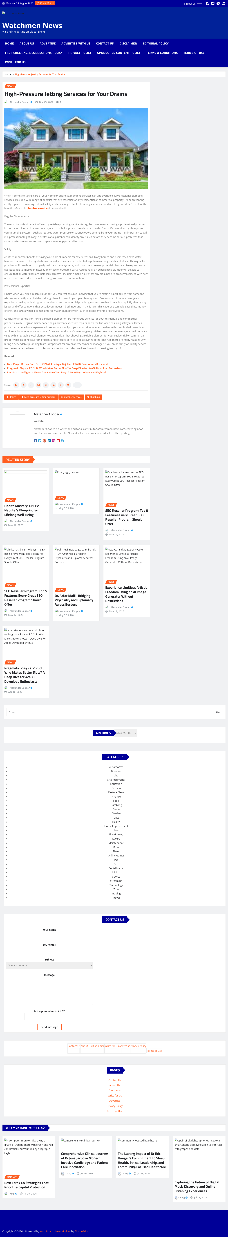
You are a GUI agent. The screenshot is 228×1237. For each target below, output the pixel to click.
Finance (116, 796)
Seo (116, 864)
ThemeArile (81, 1231)
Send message (49, 1027)
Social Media (116, 868)
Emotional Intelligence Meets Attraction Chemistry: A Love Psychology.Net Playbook (56, 372)
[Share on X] (24, 385)
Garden (116, 813)
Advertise (48, 43)
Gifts (116, 817)
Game (116, 809)
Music (116, 847)
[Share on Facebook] (16, 385)
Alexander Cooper (20, 102)
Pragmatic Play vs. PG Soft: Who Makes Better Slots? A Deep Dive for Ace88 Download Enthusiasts (65, 368)
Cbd (116, 775)
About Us (27, 43)
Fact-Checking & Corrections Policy (34, 53)
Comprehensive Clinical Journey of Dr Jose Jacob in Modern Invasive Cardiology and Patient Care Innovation (84, 1160)
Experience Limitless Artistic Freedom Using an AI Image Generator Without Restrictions (126, 594)
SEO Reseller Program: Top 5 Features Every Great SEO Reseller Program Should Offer (126, 517)
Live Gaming (116, 834)
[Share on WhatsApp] (38, 385)
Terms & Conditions (162, 53)
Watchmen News (32, 25)
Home (9, 43)
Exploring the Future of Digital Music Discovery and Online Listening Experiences (197, 1186)
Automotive (116, 767)
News (116, 851)
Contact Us (105, 43)
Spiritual (116, 872)
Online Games (116, 855)
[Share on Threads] (68, 385)
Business (116, 771)
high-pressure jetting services (39, 396)
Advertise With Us (76, 43)
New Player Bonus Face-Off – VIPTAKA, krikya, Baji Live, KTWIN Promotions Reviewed (57, 364)
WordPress (46, 1231)
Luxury (116, 838)
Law (116, 830)
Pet (116, 859)
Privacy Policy (80, 53)
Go (218, 712)
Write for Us (15, 62)
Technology (116, 885)
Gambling (116, 805)
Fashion (116, 788)
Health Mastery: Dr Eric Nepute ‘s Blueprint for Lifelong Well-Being (21, 510)
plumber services (73, 396)
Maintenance (116, 843)
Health (116, 822)
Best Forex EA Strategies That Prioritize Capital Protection (26, 1184)
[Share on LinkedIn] (31, 385)
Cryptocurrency (116, 779)
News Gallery (63, 1231)
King (12, 1193)
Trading (116, 893)
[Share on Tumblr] (61, 385)
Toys (116, 889)
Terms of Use (194, 53)
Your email (49, 944)
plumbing (95, 396)
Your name (49, 929)
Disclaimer (128, 43)
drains (12, 396)
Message (49, 975)
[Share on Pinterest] (46, 385)
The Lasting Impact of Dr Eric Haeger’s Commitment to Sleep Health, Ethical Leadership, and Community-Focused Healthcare (142, 1160)
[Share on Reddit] (53, 385)
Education (116, 784)
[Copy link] (77, 385)
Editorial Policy (156, 43)
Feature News (116, 792)
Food (116, 800)
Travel (116, 897)
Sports (116, 876)
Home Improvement (116, 826)
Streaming (116, 881)
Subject (49, 959)
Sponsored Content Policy (119, 53)
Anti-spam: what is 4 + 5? (49, 1011)
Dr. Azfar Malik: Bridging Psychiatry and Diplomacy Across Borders (74, 600)
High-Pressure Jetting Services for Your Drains (40, 74)
